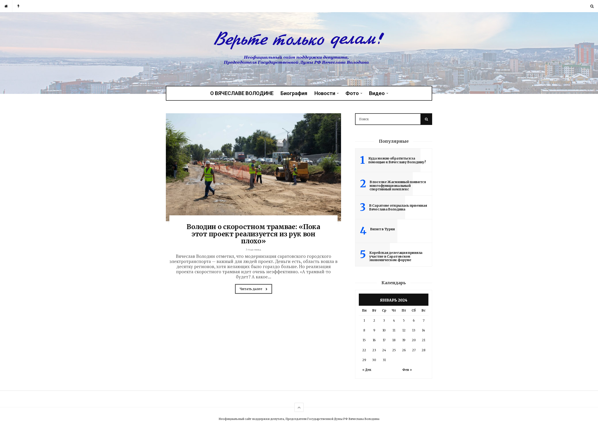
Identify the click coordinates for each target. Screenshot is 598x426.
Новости (324, 93)
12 (404, 330)
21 (423, 340)
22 (364, 350)
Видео (377, 93)
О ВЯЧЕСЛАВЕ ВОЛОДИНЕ (242, 93)
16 (374, 340)
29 (364, 360)
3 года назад (253, 249)
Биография (294, 93)
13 (413, 330)
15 (364, 340)
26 (404, 350)
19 (403, 340)
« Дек (366, 370)
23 (374, 350)
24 (384, 350)
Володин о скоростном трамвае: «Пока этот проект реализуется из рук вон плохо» (253, 234)
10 (384, 330)
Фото (352, 93)
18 (393, 340)
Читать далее (251, 289)
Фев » (407, 370)
